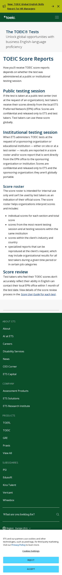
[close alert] (58, 6)
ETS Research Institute (16, 406)
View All (7, 453)
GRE (5, 438)
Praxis (6, 445)
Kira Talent (9, 485)
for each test (38, 294)
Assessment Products (15, 391)
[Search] (57, 514)
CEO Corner (10, 366)
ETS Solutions (11, 398)
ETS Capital (9, 374)
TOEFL (7, 422)
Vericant (8, 492)
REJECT (31, 560)
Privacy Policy (18, 544)
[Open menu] (57, 17)
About (6, 328)
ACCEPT (31, 569)
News (6, 359)
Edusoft (7, 477)
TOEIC (6, 430)
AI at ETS (8, 336)
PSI (5, 470)
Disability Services (13, 351)
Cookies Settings (30, 551)
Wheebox (8, 500)
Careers (7, 344)
